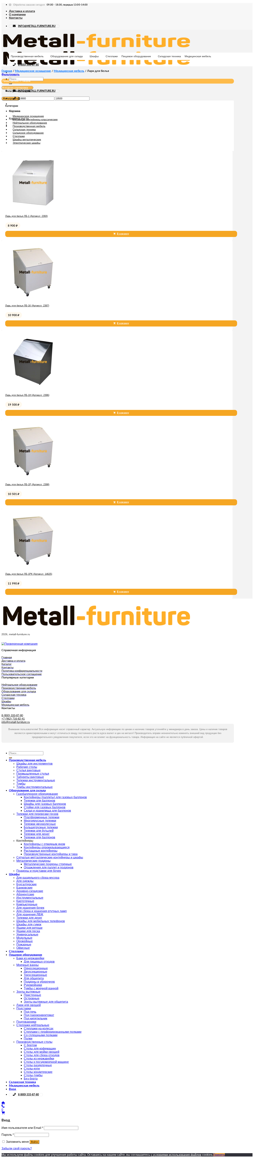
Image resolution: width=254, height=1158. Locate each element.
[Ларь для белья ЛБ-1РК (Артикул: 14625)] (33, 567)
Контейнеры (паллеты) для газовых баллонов (55, 797)
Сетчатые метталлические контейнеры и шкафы (49, 857)
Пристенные (32, 995)
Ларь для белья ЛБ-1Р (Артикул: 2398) (27, 484)
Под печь (30, 1011)
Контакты (15, 17)
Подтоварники (26, 1021)
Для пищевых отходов (39, 961)
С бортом (30, 1045)
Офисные (23, 947)
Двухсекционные (35, 971)
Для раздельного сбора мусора (37, 877)
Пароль (7, 1134)
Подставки (23, 1008)
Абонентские (25, 894)
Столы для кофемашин (40, 1048)
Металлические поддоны (33, 860)
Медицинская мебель (198, 56)
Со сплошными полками (40, 1035)
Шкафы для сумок (28, 924)
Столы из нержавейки (39, 1058)
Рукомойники (33, 985)
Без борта (31, 1078)
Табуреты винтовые (30, 777)
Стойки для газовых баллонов (44, 807)
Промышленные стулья (32, 773)
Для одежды (24, 881)
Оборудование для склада (66, 56)
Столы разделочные (38, 1065)
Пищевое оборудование (136, 56)
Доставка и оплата (22, 11)
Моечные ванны (27, 965)
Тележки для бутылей (39, 830)
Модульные (24, 937)
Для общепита (34, 978)
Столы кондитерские (38, 1071)
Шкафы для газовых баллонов (45, 803)
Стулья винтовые (28, 770)
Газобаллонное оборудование (37, 793)
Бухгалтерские (26, 884)
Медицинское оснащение (33, 70)
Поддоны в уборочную (39, 981)
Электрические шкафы (26, 142)
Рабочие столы (26, 767)
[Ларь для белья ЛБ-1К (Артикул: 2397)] (33, 299)
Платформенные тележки (41, 817)
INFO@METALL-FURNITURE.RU (36, 26)
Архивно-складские (29, 891)
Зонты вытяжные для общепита (46, 1001)
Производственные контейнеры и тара (51, 854)
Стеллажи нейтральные (32, 1025)
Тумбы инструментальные (34, 787)
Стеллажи (112, 56)
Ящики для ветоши (29, 927)
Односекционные (36, 968)
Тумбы (20, 783)
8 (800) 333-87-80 (28, 65)
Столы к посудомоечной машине (46, 1061)
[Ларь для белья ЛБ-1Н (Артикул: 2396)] (33, 388)
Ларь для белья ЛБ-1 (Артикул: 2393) (26, 216)
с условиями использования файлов (176, 1154)
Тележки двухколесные (40, 824)
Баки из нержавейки (30, 958)
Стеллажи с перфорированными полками (52, 1031)
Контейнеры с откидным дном (44, 844)
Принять (219, 1154)
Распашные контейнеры (40, 850)
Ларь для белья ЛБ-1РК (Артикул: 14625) (28, 574)
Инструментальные (29, 897)
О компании (17, 14)
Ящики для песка (28, 931)
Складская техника (169, 56)
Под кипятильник (35, 1018)
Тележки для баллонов (39, 800)
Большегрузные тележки (41, 827)
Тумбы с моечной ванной (41, 988)
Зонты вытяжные (28, 991)
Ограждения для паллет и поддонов (48, 867)
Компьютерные (26, 904)
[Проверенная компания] (19, 643)
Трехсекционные (35, 975)
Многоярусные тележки (40, 820)
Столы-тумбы (33, 1075)
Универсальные (27, 934)
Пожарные (23, 944)
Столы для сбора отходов (42, 1055)
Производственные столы (34, 1041)
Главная (6, 70)
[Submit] (10, 83)
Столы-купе (32, 1068)
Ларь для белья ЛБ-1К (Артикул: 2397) (27, 305)
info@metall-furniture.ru (15, 722)
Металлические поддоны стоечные (48, 864)
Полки (28, 1038)
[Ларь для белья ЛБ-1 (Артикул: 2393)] (33, 209)
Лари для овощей (28, 1005)
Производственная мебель (27, 56)
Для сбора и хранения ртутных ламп (41, 911)
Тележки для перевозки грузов (37, 814)
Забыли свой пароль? (16, 1148)
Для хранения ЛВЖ (29, 914)
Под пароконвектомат (39, 1015)
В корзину (123, 234)
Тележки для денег (37, 834)
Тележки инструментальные (35, 780)
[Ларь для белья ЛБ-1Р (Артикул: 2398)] (33, 478)
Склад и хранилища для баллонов (47, 810)
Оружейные (24, 941)
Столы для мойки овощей (41, 1051)
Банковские (24, 887)
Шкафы (94, 56)
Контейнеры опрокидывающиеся (47, 847)
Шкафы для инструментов (34, 763)
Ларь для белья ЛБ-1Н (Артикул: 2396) (27, 395)
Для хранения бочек (30, 907)
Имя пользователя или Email (22, 1127)
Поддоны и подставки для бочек (38, 870)
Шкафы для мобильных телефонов (40, 921)
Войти (34, 1142)
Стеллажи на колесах (38, 1028)
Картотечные (25, 901)
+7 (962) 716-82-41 (13, 718)
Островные (31, 998)
